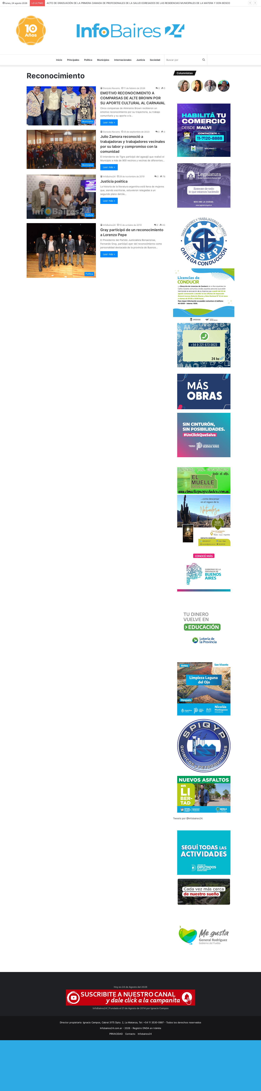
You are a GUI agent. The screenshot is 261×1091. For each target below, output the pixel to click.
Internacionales (122, 59)
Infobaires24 (145, 1033)
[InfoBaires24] (130, 30)
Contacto (130, 1033)
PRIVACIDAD (116, 1033)
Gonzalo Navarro (111, 88)
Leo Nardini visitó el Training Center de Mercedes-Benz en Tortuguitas (87, 3)
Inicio (59, 59)
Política (88, 59)
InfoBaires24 (109, 176)
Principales (73, 59)
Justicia (140, 59)
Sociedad (155, 59)
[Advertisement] (106, 1065)
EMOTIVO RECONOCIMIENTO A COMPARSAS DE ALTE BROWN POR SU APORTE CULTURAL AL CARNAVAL (132, 98)
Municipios (103, 59)
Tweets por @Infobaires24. (188, 818)
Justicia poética (113, 181)
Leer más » (109, 122)
